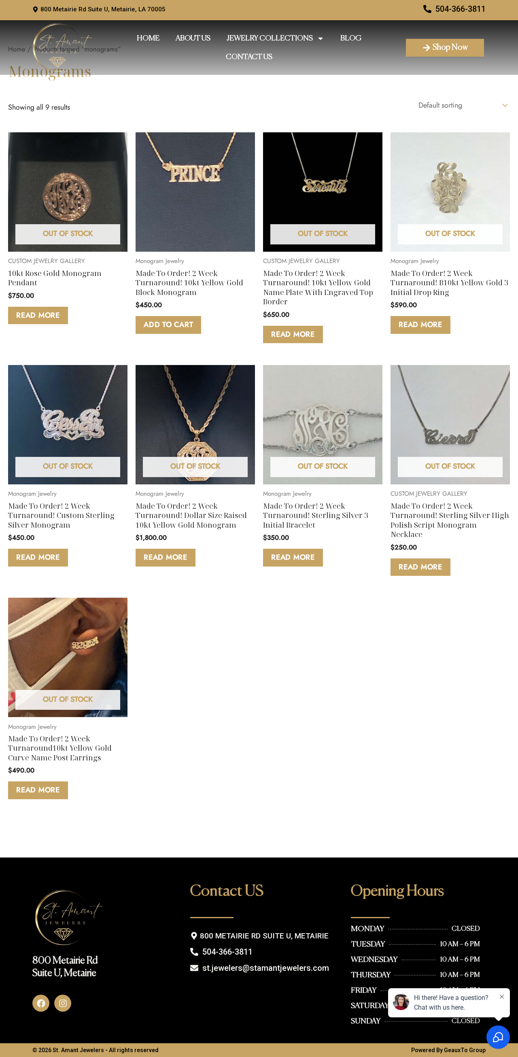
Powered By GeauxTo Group (448, 1050)
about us (193, 38)
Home (148, 38)
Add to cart (168, 324)
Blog (350, 38)
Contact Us (249, 57)
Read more (38, 315)
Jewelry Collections (270, 38)
